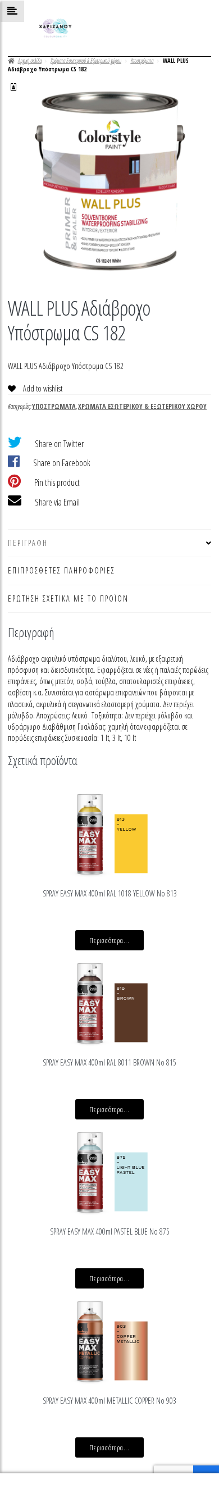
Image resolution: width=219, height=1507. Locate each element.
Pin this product (57, 482)
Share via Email (57, 502)
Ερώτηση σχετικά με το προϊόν (68, 598)
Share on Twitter (59, 444)
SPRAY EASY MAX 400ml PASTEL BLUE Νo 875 (110, 1231)
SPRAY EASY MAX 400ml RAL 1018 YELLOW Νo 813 (110, 893)
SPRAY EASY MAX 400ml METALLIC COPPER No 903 (109, 1400)
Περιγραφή (28, 543)
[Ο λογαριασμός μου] (13, 87)
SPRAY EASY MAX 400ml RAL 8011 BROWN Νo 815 (109, 1062)
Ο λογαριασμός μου (36, 1490)
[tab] (109, 543)
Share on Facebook (61, 463)
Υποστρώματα (141, 61)
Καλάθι (168, 1481)
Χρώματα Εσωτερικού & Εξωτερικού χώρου (86, 61)
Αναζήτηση (109, 1490)
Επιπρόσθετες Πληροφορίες (61, 570)
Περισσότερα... (109, 940)
